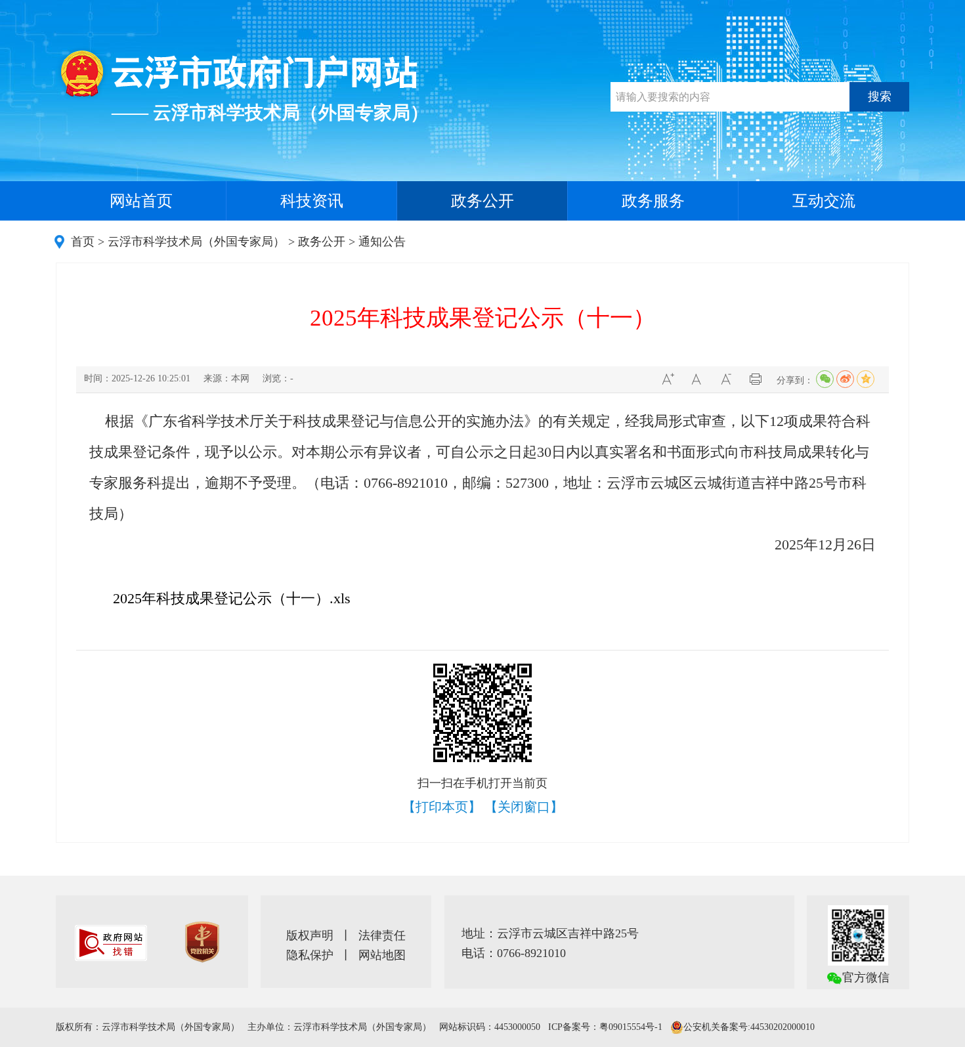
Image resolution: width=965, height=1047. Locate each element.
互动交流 (823, 200)
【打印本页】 (441, 807)
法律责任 (382, 935)
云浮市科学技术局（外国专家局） (196, 241)
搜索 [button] (879, 96)
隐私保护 (309, 955)
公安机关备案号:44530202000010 (749, 1027)
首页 (83, 241)
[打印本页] (755, 379)
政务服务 (653, 200)
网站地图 (382, 955)
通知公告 (382, 241)
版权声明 (309, 935)
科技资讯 (311, 200)
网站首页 (141, 200)
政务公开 (482, 200)
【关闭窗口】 (523, 807)
